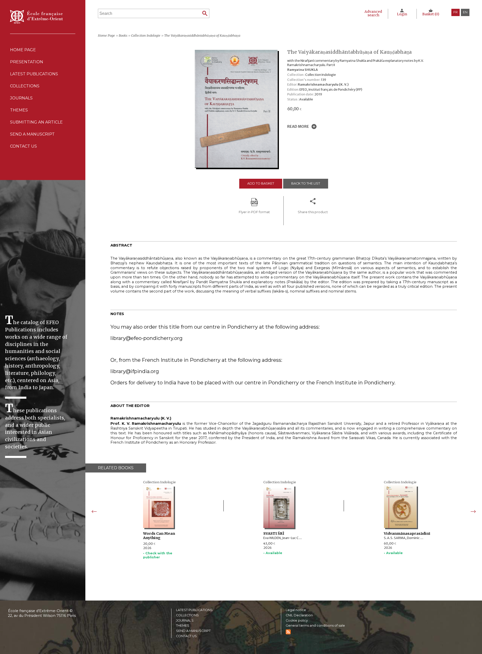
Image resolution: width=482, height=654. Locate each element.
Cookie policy (297, 620)
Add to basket (260, 183)
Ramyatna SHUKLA (302, 70)
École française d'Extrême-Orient (36, 17)
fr (455, 12)
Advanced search (373, 13)
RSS (288, 631)
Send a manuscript (32, 134)
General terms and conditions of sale (315, 625)
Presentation (26, 62)
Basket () (430, 14)
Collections (187, 615)
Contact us (23, 146)
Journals (185, 620)
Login (402, 14)
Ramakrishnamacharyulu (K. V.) (323, 84)
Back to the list (305, 183)
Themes (182, 625)
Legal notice (296, 610)
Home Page (23, 49)
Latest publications (34, 74)
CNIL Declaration (299, 615)
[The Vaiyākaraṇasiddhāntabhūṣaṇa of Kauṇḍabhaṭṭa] (237, 166)
